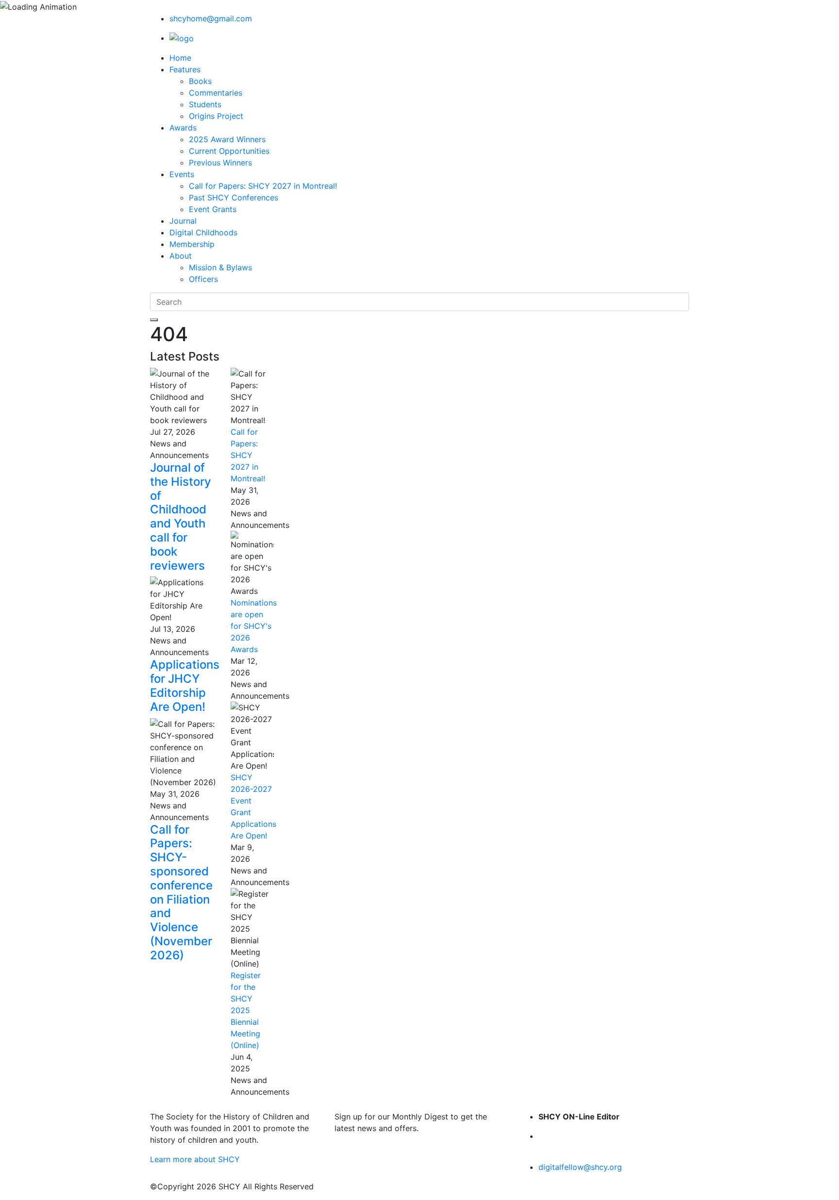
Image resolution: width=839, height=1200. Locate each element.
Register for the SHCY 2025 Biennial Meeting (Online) (246, 1010)
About (180, 256)
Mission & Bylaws (220, 267)
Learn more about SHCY (195, 1159)
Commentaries (215, 93)
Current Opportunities (229, 151)
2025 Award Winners (227, 139)
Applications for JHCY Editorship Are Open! (184, 685)
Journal (183, 221)
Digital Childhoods (203, 232)
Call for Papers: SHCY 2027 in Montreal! (263, 186)
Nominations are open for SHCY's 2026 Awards (254, 626)
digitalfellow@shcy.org (580, 1167)
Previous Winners (220, 162)
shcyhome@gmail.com (210, 18)
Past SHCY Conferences (233, 197)
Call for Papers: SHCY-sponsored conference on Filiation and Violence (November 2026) (181, 892)
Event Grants (212, 209)
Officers (203, 279)
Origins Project (216, 116)
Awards (183, 127)
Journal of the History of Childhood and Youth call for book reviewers (180, 516)
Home (180, 58)
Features (185, 69)
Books (200, 81)
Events (181, 174)
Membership (192, 244)
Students (205, 104)
